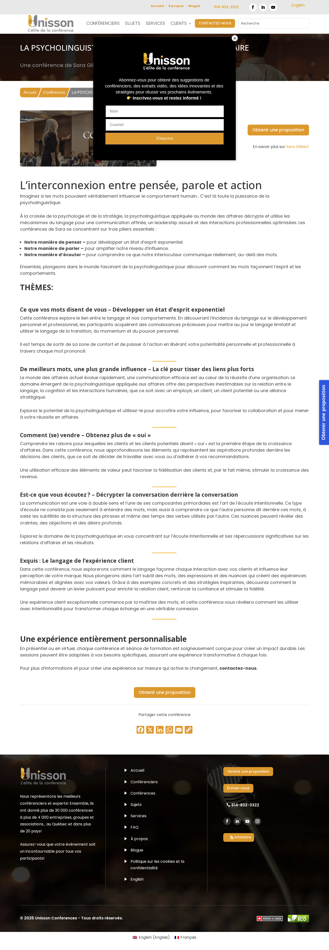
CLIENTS (179, 24)
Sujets (136, 804)
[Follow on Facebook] (253, 7)
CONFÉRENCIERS (103, 24)
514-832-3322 (226, 7)
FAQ (134, 827)
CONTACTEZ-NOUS (215, 23)
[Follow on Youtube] (273, 7)
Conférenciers (144, 782)
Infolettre (243, 837)
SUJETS (132, 24)
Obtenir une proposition (278, 130)
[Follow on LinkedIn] (263, 7)
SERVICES (155, 24)
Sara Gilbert (297, 146)
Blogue (194, 6)
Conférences (54, 92)
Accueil (157, 6)
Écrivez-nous (238, 788)
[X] (150, 730)
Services (138, 816)
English (137, 879)
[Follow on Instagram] (257, 821)
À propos (176, 6)
